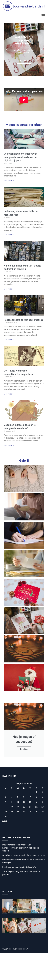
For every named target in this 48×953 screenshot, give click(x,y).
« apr (4, 820)
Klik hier (24, 749)
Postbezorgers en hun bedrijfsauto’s (23, 319)
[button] (6, 49)
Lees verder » (9, 180)
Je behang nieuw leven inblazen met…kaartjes (23, 855)
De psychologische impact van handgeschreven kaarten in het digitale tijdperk (20, 157)
